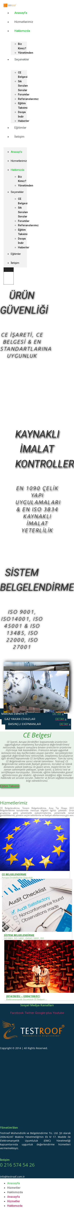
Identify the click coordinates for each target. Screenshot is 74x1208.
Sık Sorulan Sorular (23, 86)
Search (9, 269)
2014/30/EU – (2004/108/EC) (23, 996)
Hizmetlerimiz (23, 22)
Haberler (23, 247)
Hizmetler (13, 1187)
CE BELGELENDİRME (14, 874)
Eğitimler (20, 127)
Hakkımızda (22, 31)
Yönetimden (25, 185)
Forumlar (23, 94)
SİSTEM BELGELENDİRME (19, 935)
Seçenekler (21, 59)
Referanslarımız (28, 99)
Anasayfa (20, 13)
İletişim (19, 136)
